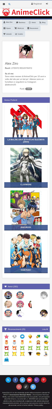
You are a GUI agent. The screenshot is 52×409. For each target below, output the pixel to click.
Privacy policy (38, 405)
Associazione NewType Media (20, 394)
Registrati (37, 4)
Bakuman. (26, 227)
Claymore (25, 184)
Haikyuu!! (26, 270)
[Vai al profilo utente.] (26, 51)
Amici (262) (12, 286)
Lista (44, 329)
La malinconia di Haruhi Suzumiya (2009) (26, 140)
